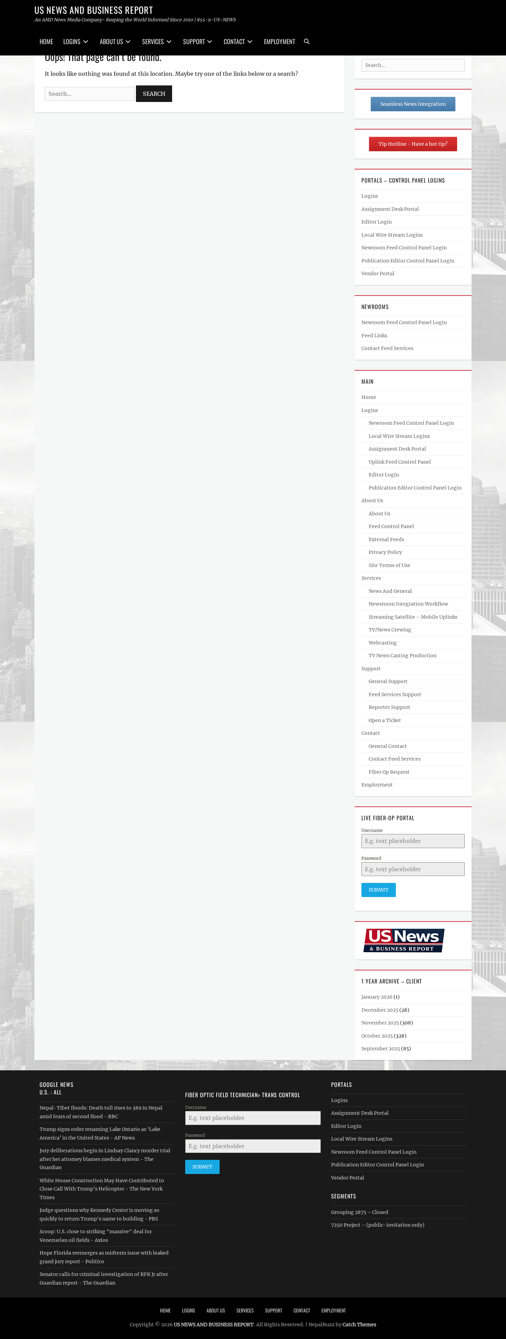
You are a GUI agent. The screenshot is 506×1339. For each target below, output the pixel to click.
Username (372, 830)
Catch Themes (359, 1324)
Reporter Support (389, 707)
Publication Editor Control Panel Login (407, 261)
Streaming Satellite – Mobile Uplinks (413, 617)
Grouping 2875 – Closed (359, 1212)
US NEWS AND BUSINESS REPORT (93, 10)
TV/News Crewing (390, 630)
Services (153, 41)
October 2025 (377, 1036)
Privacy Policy (385, 552)
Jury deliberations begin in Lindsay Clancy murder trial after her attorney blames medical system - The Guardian (105, 1159)
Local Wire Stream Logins (392, 235)
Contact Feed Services (387, 348)
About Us (111, 41)
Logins (72, 41)
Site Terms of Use (389, 565)
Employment (279, 41)
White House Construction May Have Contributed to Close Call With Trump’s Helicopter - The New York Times (102, 1189)
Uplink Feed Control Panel (400, 462)
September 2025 (380, 1049)
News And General (390, 591)
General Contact (388, 746)
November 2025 (380, 1023)
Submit (379, 890)
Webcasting (383, 643)
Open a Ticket (385, 720)
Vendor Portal (377, 273)
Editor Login (376, 222)
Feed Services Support (395, 694)
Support (194, 41)
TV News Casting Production (402, 655)
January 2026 (376, 997)
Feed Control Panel (391, 526)
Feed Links (374, 335)
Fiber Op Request (389, 772)
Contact (234, 41)
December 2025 (379, 1010)
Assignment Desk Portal (390, 209)
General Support (388, 681)
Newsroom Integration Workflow (408, 604)
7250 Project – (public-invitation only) (377, 1225)
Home (46, 41)
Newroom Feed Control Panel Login (404, 248)
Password (371, 858)
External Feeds (386, 539)
